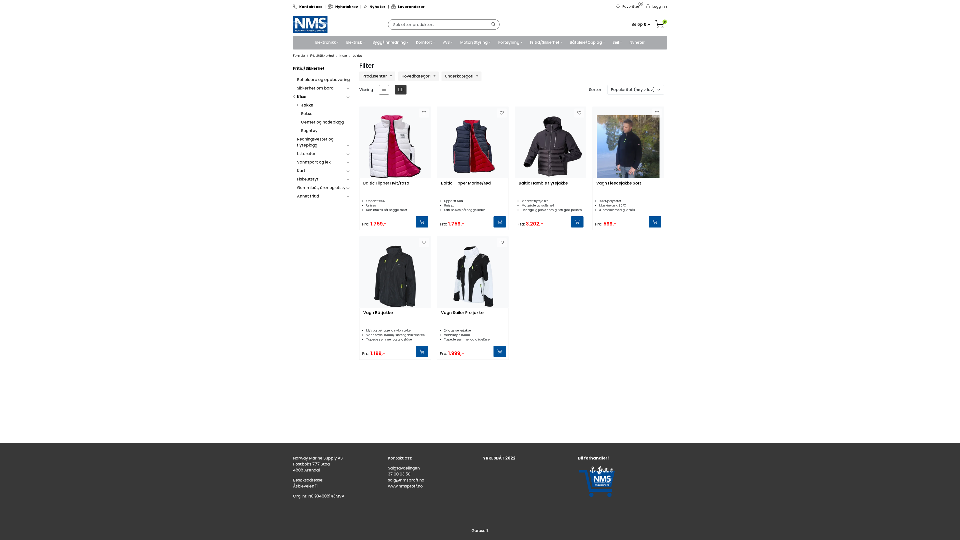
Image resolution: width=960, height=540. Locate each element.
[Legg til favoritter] (424, 113)
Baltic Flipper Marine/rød (466, 183)
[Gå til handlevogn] (660, 26)
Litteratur (306, 153)
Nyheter (637, 42)
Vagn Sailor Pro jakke (462, 313)
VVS (446, 42)
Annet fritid (308, 196)
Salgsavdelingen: (404, 468)
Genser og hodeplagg (322, 122)
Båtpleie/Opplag (586, 42)
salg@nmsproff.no (406, 480)
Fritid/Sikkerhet (545, 42)
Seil (615, 42)
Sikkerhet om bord (315, 88)
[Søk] (493, 25)
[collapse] (348, 80)
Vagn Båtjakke (378, 313)
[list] (384, 89)
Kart (301, 171)
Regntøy (309, 131)
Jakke (307, 105)
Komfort (424, 42)
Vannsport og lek (314, 162)
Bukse (306, 113)
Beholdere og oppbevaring (323, 79)
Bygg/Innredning (389, 42)
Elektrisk (354, 42)
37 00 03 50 (399, 474)
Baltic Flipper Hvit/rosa (386, 183)
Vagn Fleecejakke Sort (618, 183)
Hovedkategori (417, 76)
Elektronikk (325, 42)
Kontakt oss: (400, 458)
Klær (302, 97)
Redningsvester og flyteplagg (315, 142)
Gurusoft (480, 531)
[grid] (400, 89)
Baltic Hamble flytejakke (543, 183)
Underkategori (459, 76)
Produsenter (375, 76)
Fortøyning (509, 42)
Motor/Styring (474, 42)
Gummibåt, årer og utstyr (322, 187)
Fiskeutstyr (307, 179)
